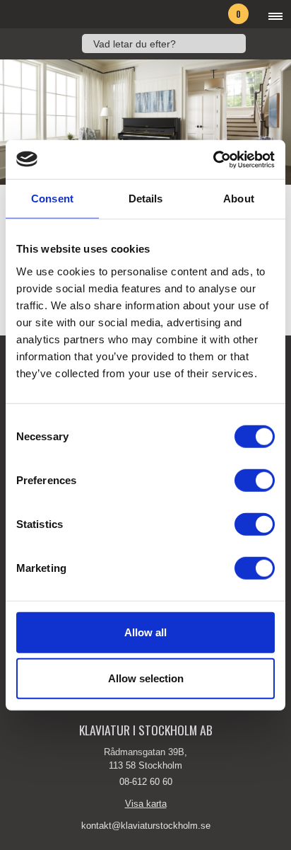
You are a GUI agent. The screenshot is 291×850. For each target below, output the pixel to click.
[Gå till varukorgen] (216, 16)
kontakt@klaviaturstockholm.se (145, 825)
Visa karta (146, 803)
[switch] (254, 480)
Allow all (145, 632)
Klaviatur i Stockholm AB (74, 14)
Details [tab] (146, 199)
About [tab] (238, 199)
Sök (260, 43)
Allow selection (146, 678)
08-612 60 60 (145, 781)
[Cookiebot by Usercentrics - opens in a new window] (213, 159)
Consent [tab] (52, 199)
